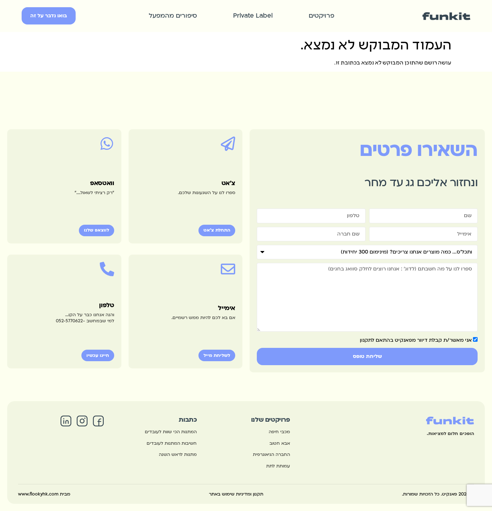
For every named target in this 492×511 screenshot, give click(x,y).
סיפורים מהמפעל (173, 16)
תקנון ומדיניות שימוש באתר (236, 494)
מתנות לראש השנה (178, 454)
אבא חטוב (279, 443)
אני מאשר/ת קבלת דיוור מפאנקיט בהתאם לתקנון (416, 340)
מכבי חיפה (279, 432)
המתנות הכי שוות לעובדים (171, 432)
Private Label (253, 16)
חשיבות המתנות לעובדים (172, 443)
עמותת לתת (278, 466)
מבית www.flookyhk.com (44, 494)
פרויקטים (321, 16)
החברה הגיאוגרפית (271, 454)
